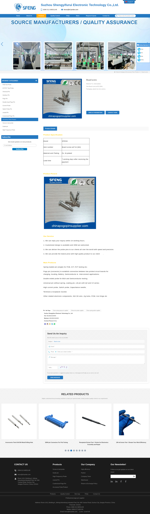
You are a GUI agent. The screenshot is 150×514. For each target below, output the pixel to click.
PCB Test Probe (7, 84)
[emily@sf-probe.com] (50, 324)
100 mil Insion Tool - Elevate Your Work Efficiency (94, 442)
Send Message (55, 377)
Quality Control (55, 15)
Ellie (141, 56)
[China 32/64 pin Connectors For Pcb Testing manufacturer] (19, 421)
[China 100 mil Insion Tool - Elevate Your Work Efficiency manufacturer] (94, 421)
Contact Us (106, 15)
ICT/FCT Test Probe (8, 88)
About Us (29, 15)
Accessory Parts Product (132, 72)
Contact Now (112, 112)
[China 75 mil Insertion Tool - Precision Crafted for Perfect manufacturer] (131, 421)
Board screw (57, 341)
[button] (74, 68)
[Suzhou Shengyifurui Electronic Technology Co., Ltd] (25, 7)
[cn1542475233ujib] (52, 324)
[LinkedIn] (116, 481)
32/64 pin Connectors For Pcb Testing (19, 442)
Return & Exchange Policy (89, 483)
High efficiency (85, 469)
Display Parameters (95, 112)
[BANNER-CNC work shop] (75, 44)
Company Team (86, 476)
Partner (83, 473)
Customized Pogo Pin (8, 116)
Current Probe (6, 105)
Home (18, 15)
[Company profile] (112, 481)
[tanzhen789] (45, 324)
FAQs (68, 15)
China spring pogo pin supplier (60, 310)
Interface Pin (6, 95)
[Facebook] (121, 481)
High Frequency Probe (9, 130)
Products (41, 15)
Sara (141, 49)
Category (122, 72)
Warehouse (84, 480)
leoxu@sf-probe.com (71, 9)
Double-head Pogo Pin (9, 102)
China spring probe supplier (93, 310)
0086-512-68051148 (50, 9)
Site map (77, 494)
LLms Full (87, 511)
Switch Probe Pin (7, 109)
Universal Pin (6, 91)
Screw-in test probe (8, 123)
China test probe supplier (77, 310)
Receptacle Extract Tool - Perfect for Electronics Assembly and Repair (56, 443)
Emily (142, 59)
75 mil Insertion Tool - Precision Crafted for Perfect (131, 442)
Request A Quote (91, 15)
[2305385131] (47, 324)
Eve (141, 52)
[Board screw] (62, 98)
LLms (81, 511)
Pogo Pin (5, 98)
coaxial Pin (6, 112)
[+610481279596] (54, 324)
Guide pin (5, 126)
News (77, 15)
